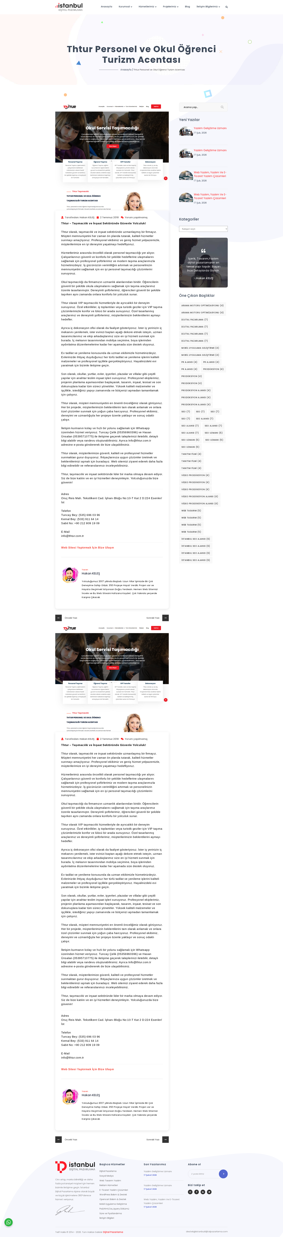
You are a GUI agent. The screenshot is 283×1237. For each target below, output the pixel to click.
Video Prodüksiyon (195, 475)
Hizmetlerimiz (146, 6)
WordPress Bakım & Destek (113, 1194)
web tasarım (191, 510)
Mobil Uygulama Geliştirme (200, 347)
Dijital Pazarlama (107, 1171)
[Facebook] (196, 1192)
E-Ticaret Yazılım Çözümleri (113, 1190)
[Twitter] (209, 1192)
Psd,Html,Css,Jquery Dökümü (114, 1208)
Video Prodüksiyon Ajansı (199, 496)
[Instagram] (190, 1192)
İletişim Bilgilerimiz (207, 6)
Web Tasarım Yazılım (110, 1180)
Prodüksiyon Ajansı (195, 390)
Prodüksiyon (213, 369)
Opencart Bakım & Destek (112, 1199)
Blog (187, 6)
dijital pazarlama (194, 319)
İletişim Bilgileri (106, 1218)
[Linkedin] (203, 1192)
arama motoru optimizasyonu (202, 305)
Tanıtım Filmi (191, 454)
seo (185, 411)
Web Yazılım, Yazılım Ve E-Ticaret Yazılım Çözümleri (210, 174)
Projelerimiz (169, 6)
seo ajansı (204, 418)
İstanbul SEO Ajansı (195, 538)
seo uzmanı (214, 432)
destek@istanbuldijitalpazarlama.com (207, 1231)
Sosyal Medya (106, 1175)
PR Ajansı (189, 362)
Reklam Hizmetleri (108, 1185)
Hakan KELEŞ (91, 573)
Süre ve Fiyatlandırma (110, 1213)
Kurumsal (124, 6)
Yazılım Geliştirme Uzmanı (210, 128)
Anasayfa (106, 6)
